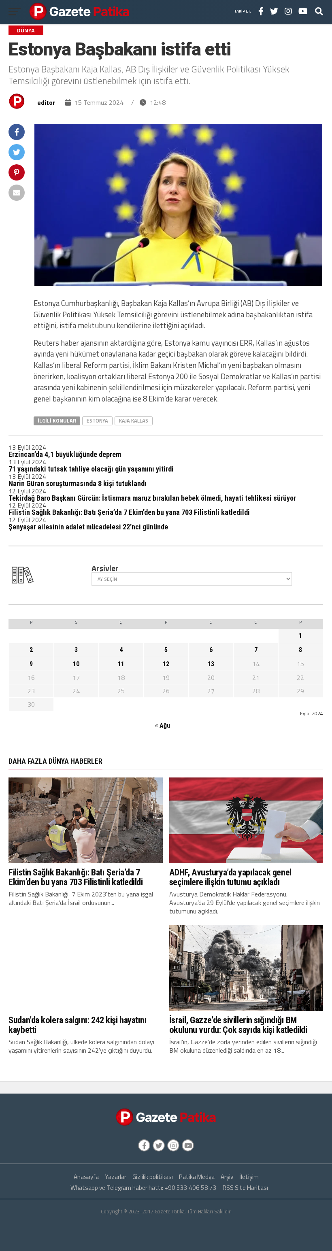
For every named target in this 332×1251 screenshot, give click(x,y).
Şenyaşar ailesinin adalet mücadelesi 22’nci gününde (88, 526)
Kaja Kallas (133, 420)
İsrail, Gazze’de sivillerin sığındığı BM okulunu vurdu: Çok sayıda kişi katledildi (238, 1025)
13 (211, 664)
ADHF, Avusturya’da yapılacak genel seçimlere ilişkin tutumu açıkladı (230, 877)
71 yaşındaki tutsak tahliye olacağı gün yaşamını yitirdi (91, 469)
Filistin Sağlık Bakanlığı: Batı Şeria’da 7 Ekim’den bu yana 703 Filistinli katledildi (129, 512)
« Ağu (162, 725)
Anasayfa (86, 1176)
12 (166, 664)
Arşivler (105, 568)
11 (121, 664)
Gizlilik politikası (152, 1176)
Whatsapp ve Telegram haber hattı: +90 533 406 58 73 (143, 1187)
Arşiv (227, 1176)
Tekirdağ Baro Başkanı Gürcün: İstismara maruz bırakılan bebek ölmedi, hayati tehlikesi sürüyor (152, 498)
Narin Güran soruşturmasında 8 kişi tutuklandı (78, 483)
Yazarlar (115, 1176)
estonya (97, 420)
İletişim (249, 1176)
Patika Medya (197, 1176)
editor (46, 102)
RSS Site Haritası (245, 1187)
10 (76, 664)
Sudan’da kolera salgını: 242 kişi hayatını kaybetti (78, 1025)
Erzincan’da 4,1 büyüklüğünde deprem (65, 454)
